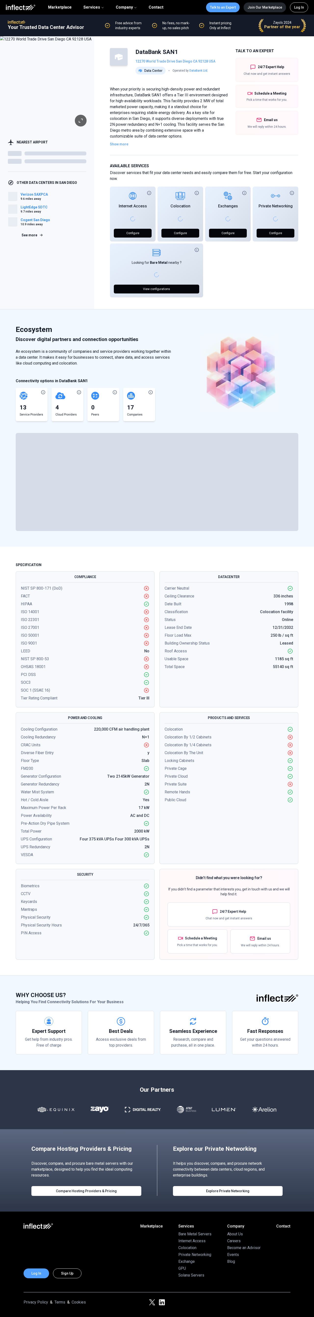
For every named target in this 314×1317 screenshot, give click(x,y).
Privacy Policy (36, 1302)
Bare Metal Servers (194, 1234)
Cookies (79, 1302)
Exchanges (228, 206)
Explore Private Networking (227, 1191)
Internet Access (133, 206)
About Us (235, 1234)
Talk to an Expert (223, 7)
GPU (182, 1268)
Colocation (180, 206)
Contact (156, 7)
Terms (59, 1302)
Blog (231, 1261)
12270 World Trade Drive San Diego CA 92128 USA (175, 61)
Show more (119, 144)
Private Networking (276, 206)
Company (124, 7)
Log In (299, 7)
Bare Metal (159, 263)
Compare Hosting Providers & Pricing (86, 1191)
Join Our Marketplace (265, 7)
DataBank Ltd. (198, 70)
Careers (234, 1241)
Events (233, 1254)
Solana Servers (191, 1275)
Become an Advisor (244, 1247)
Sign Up (67, 1273)
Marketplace (60, 7)
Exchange (186, 1261)
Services (91, 7)
